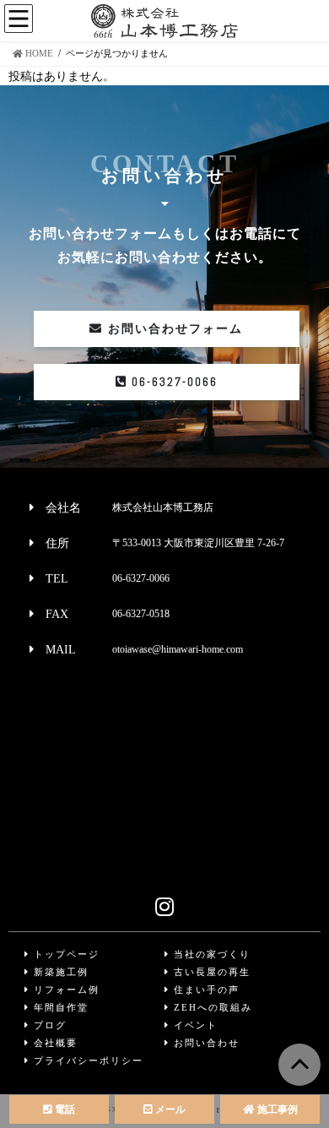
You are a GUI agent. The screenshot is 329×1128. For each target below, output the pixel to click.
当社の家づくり (210, 954)
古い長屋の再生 (210, 972)
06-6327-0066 (172, 381)
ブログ (48, 1025)
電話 (63, 1109)
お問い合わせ (205, 1043)
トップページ (65, 954)
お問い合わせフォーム (173, 329)
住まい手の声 (205, 989)
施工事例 (276, 1109)
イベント (194, 1025)
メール (169, 1109)
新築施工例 (59, 972)
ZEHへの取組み (211, 1007)
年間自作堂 (59, 1007)
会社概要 (54, 1043)
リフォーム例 (65, 989)
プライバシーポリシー (86, 1060)
